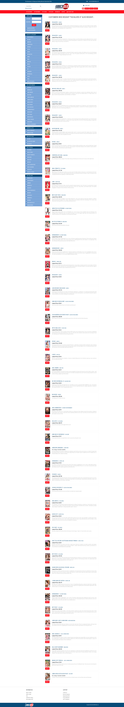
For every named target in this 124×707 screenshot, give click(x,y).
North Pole (61, 514)
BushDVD (29, 192)
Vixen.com (59, 261)
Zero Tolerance (30, 167)
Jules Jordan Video (31, 164)
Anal (28, 59)
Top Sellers (51, 11)
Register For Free (31, 28)
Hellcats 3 (55, 421)
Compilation (29, 44)
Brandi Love (29, 89)
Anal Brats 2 (55, 501)
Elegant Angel (68, 208)
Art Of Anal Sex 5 (56, 328)
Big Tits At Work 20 (57, 221)
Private (59, 394)
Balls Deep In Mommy (57, 647)
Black (28, 64)
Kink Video (66, 447)
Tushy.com (57, 181)
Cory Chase (29, 114)
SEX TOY (91, 8)
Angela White (30, 102)
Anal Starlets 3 (56, 168)
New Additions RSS (29, 699)
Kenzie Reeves (30, 116)
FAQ (27, 696)
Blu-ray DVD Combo (31, 141)
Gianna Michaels (30, 109)
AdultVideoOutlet (31, 202)
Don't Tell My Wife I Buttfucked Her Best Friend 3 (65, 540)
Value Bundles (30, 37)
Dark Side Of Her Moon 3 (58, 434)
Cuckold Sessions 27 (57, 487)
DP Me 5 (54, 341)
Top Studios (44, 11)
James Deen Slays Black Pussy (60, 673)
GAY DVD (87, 8)
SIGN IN (34, 25)
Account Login (70, 11)
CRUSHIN (29, 200)
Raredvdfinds (30, 205)
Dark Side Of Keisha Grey (58, 301)
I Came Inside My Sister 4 (58, 580)
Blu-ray (28, 138)
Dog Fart (67, 434)
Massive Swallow (57, 88)
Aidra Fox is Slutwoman (58, 208)
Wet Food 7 (55, 607)
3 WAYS (54, 354)
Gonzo (28, 51)
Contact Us (65, 692)
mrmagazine (29, 178)
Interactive (29, 54)
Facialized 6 (55, 62)
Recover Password (31, 30)
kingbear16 (29, 197)
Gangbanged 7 (56, 594)
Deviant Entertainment (67, 407)
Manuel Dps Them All (57, 660)
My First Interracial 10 (58, 381)
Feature (29, 46)
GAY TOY (95, 8)
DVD (83, 8)
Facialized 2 (55, 48)
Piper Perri (29, 121)
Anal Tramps (55, 368)
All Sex (28, 39)
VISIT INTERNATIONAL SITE (94, 1)
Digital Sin (29, 169)
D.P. (28, 69)
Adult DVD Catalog (29, 697)
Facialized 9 (55, 274)
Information (57, 11)
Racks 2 (54, 261)
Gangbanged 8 (56, 235)
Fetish (28, 49)
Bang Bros (29, 157)
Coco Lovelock (30, 107)
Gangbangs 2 (55, 461)
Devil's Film (80, 540)
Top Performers (37, 11)
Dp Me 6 (54, 141)
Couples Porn (30, 132)
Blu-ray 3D (29, 143)
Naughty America (31, 154)
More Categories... (31, 81)
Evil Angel (29, 149)
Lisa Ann (29, 87)
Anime (28, 56)
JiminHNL (29, 182)
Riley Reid (29, 94)
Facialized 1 (55, 75)
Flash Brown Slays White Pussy (60, 314)
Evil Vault (54, 527)
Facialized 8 (55, 102)
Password (28, 21)
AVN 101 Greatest (30, 130)
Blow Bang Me (56, 128)
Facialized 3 (55, 22)
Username (28, 18)
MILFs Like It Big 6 (56, 195)
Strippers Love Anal (57, 155)
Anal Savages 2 (56, 633)
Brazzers (29, 159)
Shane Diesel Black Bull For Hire (60, 567)
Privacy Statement (66, 697)
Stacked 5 (54, 474)
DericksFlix (29, 195)
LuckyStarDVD (30, 180)
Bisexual (29, 61)
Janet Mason (30, 92)
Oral (28, 78)
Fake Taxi (61, 368)
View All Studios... (31, 171)
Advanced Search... (28, 8)
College (29, 66)
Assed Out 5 (55, 514)
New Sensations (71, 620)
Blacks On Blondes (69, 301)
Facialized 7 (55, 115)
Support (63, 11)
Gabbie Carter (30, 99)
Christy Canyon (30, 119)
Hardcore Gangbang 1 (58, 447)
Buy (47, 30)
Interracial (29, 73)
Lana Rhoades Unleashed (58, 288)
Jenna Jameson (30, 97)
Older (28, 76)
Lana (53, 181)
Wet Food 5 (55, 554)
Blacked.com (67, 381)
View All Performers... (32, 124)
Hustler (29, 162)
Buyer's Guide (28, 692)
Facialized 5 (55, 35)
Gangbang (29, 71)
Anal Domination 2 (57, 407)
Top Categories (29, 11)
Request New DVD (66, 696)
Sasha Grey (29, 112)
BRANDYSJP (29, 185)
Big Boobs (54, 394)
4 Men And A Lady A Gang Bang (60, 620)
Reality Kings (30, 152)
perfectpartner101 (31, 190)
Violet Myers (30, 104)
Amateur (29, 42)
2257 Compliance (66, 699)
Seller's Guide (28, 694)
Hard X (60, 22)
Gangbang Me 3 (56, 248)
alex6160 (29, 187)
